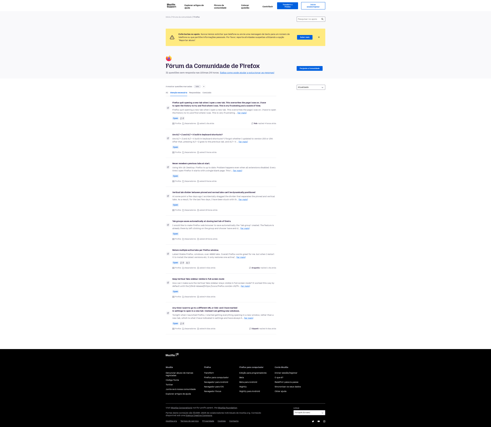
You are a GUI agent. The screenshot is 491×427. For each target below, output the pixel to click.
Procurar (322, 19)
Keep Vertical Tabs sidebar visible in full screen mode (198, 279)
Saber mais (304, 37)
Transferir (209, 373)
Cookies (222, 421)
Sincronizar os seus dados (288, 386)
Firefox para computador (216, 377)
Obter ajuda (280, 391)
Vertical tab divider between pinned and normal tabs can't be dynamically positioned (213, 192)
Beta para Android (248, 382)
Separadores (190, 123)
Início (168, 17)
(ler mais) (242, 113)
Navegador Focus (212, 391)
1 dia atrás (271, 268)
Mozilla (172, 355)
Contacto (234, 421)
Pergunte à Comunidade (310, 68)
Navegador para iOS (214, 386)
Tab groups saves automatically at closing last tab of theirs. (201, 221)
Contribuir (268, 6)
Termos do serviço (189, 421)
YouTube (319, 421)
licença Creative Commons (199, 415)
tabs (197, 86)
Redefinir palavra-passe (286, 382)
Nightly (243, 386)
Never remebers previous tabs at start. (191, 163)
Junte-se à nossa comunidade (181, 389)
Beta (241, 377)
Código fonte (172, 380)
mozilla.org (171, 421)
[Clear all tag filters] (204, 86)
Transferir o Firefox (287, 6)
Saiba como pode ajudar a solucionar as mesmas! (247, 72)
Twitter (169, 384)
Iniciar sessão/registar (313, 6)
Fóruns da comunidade (220, 6)
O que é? (279, 377)
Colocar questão (245, 6)
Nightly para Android (249, 391)
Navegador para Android (216, 382)
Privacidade (208, 421)
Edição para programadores (253, 373)
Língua (296, 408)
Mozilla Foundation (227, 408)
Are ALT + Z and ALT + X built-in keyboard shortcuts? (197, 134)
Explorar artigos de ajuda (194, 6)
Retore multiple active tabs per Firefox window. (195, 250)
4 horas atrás (270, 123)
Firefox (178, 123)
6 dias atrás (271, 329)
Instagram (324, 421)
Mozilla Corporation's (181, 408)
